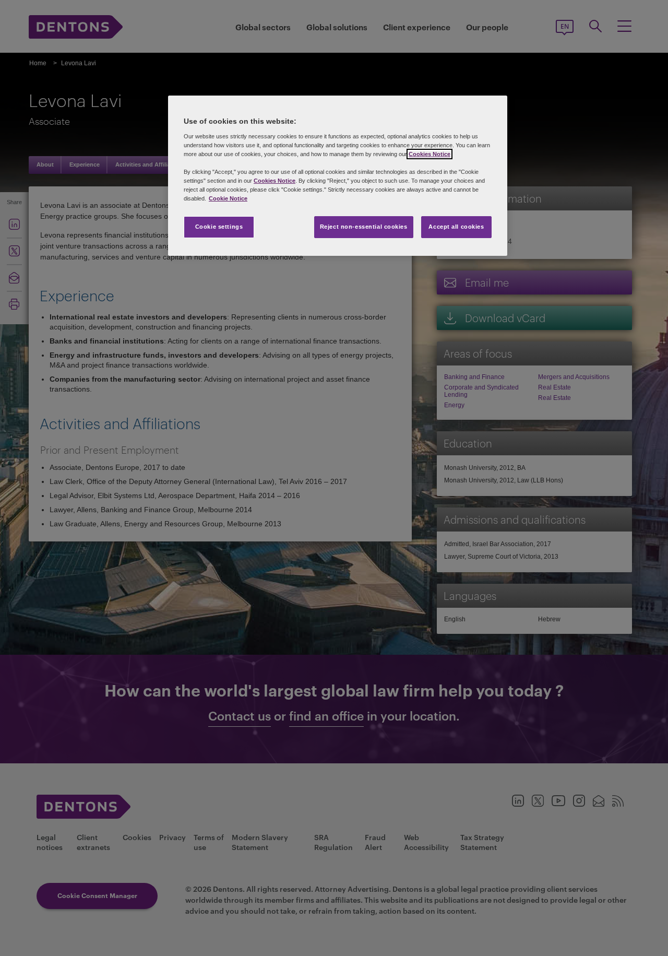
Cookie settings (219, 226)
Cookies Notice (429, 154)
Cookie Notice (228, 198)
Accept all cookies (456, 226)
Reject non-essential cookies (364, 226)
